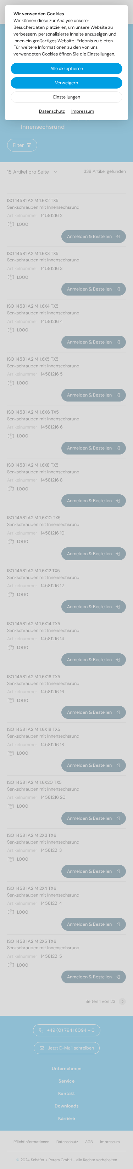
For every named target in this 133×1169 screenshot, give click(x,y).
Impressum (82, 111)
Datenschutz (52, 111)
